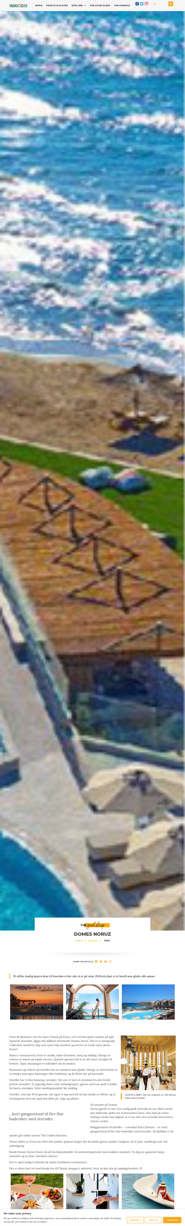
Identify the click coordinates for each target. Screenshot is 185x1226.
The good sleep (99, 5)
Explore (77, 5)
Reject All (153, 1220)
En (155, 3)
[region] (92, 1217)
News (38, 5)
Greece (79, 940)
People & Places (57, 5)
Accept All (172, 1220)
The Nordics (122, 5)
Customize (134, 1220)
